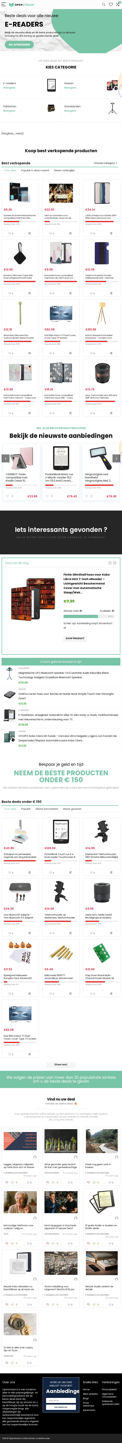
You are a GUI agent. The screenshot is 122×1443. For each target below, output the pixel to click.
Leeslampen (23, 668)
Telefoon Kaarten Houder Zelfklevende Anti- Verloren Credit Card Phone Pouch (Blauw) (99, 279)
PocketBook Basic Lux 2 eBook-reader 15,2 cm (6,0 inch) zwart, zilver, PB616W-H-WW (20, 479)
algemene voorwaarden (109, 1395)
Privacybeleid (109, 1389)
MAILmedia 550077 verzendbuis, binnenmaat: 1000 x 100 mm (58, 978)
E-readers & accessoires (15, 1173)
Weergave (9, 87)
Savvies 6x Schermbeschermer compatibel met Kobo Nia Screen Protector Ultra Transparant (20, 219)
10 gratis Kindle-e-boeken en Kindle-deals (101, 1227)
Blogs (86, 1398)
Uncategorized (51, 1173)
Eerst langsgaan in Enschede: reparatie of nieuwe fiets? (60, 1227)
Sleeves (22, 689)
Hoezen (21, 731)
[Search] (104, 4)
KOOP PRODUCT (75, 645)
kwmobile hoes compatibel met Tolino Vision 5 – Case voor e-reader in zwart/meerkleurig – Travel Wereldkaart (20, 399)
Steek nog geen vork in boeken (98, 1166)
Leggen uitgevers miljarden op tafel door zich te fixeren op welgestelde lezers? (19, 1167)
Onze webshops (88, 1404)
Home (86, 1389)
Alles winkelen (90, 1394)
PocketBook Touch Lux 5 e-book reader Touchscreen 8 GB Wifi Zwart (59, 857)
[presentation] (6, 458)
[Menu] (4, 4)
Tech (6, 1234)
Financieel (8, 1356)
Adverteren (89, 1410)
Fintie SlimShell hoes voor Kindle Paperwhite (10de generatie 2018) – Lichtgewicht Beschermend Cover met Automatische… (87, 583)
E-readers (23, 710)
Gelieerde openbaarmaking (111, 1403)
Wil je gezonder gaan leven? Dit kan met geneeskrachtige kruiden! (60, 1167)
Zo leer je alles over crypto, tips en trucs (18, 1349)
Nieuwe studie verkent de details (99, 1288)
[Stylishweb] (35, 1157)
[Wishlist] (111, 5)
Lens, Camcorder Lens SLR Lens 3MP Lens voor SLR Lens (101, 396)
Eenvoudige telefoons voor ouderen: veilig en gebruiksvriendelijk (18, 1228)
